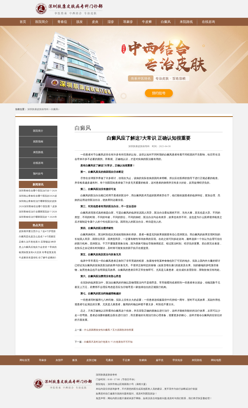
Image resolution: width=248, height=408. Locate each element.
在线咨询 (208, 22)
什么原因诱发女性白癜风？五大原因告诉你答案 (109, 329)
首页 (23, 22)
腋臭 (74, 360)
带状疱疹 (177, 360)
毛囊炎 (109, 360)
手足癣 (126, 360)
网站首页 (25, 360)
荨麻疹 (42, 360)
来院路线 (197, 360)
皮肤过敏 (91, 360)
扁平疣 (159, 360)
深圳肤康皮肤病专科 (38, 109)
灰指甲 (59, 360)
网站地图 (216, 360)
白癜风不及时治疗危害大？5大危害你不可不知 (108, 341)
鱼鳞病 (143, 360)
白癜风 (54, 109)
